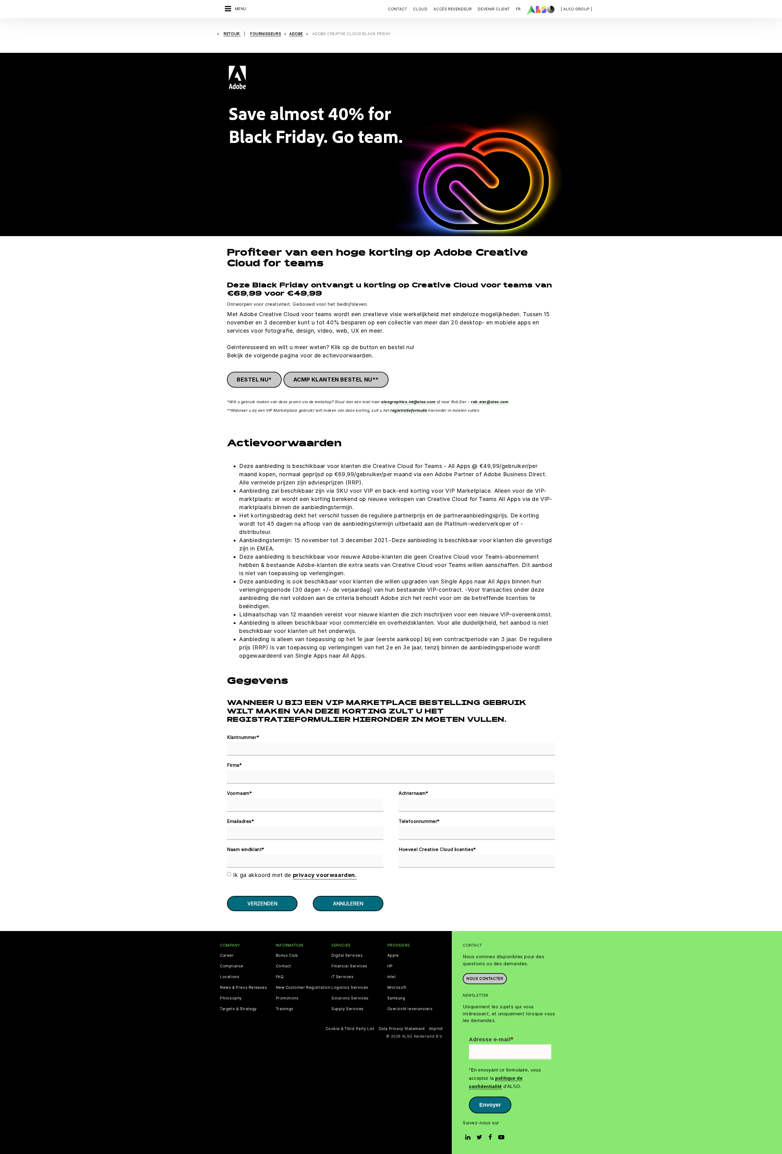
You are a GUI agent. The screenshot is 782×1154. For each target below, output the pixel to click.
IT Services (342, 977)
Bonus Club (287, 955)
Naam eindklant (245, 849)
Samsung (396, 998)
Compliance (231, 966)
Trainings (285, 1009)
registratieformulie (408, 410)
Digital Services (347, 955)
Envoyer (490, 1105)
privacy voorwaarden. (325, 875)
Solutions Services (350, 998)
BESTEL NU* (254, 379)
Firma (234, 765)
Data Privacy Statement (402, 1028)
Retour (232, 33)
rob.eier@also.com (489, 402)
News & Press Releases (243, 987)
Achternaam (413, 793)
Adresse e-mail (491, 1039)
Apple (393, 955)
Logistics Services (349, 987)
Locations (229, 977)
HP (390, 966)
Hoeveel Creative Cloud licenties (437, 849)
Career (227, 955)
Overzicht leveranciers (410, 1009)
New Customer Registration (303, 987)
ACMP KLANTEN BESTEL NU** (336, 379)
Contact (397, 9)
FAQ (280, 977)
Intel (391, 977)
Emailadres (240, 821)
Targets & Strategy (238, 1009)
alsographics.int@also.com (409, 402)
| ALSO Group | (576, 9)
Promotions (287, 998)
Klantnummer (243, 737)
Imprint (436, 1028)
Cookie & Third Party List (350, 1028)
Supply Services (347, 1009)
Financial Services (349, 966)
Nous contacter (484, 978)
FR (518, 9)
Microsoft (396, 987)
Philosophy (231, 998)
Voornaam (239, 793)
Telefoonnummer (419, 821)
